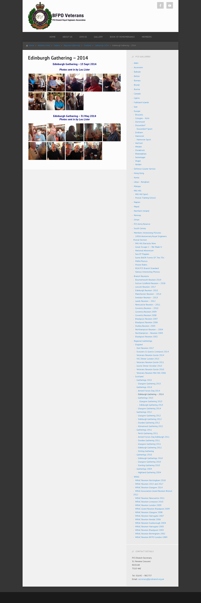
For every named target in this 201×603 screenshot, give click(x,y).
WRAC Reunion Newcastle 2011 (149, 498)
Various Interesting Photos (147, 271)
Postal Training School (145, 197)
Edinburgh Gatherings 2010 (150, 458)
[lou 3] (75, 132)
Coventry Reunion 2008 (146, 315)
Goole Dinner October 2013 (149, 365)
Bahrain (137, 71)
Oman (136, 219)
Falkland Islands (141, 102)
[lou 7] (56, 150)
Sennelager (140, 157)
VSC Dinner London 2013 (148, 358)
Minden (138, 146)
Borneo (137, 80)
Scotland (139, 376)
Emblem (139, 132)
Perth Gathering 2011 (148, 433)
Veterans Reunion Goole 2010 (150, 369)
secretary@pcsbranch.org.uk (151, 579)
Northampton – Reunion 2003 (149, 333)
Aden (136, 63)
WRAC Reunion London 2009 (148, 505)
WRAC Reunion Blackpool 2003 (149, 530)
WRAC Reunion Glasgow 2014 (149, 487)
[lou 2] (56, 132)
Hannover (139, 136)
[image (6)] (93, 82)
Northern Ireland (141, 210)
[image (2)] (37, 82)
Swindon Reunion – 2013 (146, 297)
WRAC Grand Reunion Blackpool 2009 (152, 508)
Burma (137, 89)
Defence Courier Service (144, 168)
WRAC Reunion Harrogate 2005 (149, 526)
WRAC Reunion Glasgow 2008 (149, 512)
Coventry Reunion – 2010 (146, 308)
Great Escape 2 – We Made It (148, 247)
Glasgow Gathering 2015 (149, 383)
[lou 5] (112, 132)
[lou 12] (93, 150)
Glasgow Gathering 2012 (149, 415)
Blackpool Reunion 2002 (146, 336)
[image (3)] (56, 82)
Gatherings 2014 (144, 387)
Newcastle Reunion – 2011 (147, 304)
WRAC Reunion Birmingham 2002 (150, 533)
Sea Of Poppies (142, 254)
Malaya (137, 186)
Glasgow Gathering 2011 (149, 444)
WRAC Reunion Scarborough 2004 (150, 523)
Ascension (138, 67)
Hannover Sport (144, 139)
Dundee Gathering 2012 (149, 422)
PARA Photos (141, 261)
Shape (138, 160)
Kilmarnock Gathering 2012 (150, 426)
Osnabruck (140, 150)
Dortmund (140, 121)
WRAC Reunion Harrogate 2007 (149, 515)
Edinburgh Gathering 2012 (150, 419)
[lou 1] (37, 132)
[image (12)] (75, 101)
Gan (135, 106)
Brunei (137, 84)
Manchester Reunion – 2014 (148, 294)
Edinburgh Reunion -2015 (146, 290)
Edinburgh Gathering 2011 (150, 447)
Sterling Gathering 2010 (149, 465)
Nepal (136, 206)
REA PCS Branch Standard (147, 268)
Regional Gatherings (143, 341)
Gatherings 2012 (144, 412)
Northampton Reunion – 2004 (149, 329)
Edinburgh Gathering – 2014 (151, 394)
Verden (138, 164)
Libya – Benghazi (141, 182)
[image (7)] (112, 82)
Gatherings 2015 (144, 380)
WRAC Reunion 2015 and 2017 (149, 483)
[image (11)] (56, 101)
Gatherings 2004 (144, 468)
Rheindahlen (140, 153)
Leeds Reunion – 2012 (145, 301)
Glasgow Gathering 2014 (149, 408)
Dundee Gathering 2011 (149, 440)
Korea (136, 177)
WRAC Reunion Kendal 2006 (148, 519)
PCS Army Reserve (142, 224)
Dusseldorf (140, 125)
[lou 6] (37, 150)
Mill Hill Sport (141, 194)
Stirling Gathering (146, 451)
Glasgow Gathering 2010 (149, 461)
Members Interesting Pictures (147, 232)
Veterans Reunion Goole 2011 (150, 362)
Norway (137, 215)
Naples (137, 202)
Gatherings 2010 (144, 454)
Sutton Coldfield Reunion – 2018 (150, 283)
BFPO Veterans (56, 15)
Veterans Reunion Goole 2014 (150, 355)
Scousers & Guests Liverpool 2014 (153, 351)
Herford (138, 143)
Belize (137, 76)
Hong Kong (139, 173)
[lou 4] (93, 132)
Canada (137, 93)
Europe (137, 111)
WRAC (136, 476)
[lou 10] (75, 150)
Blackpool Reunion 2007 (146, 318)
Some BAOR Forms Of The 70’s (149, 257)
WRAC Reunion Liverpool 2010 (149, 501)
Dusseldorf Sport (144, 128)
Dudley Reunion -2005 (145, 326)
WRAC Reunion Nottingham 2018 (150, 480)
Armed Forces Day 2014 (149, 390)
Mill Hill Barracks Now (145, 243)
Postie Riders (141, 264)
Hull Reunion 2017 (145, 348)
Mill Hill (137, 190)
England (139, 344)
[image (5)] (75, 82)
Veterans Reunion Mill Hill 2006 (151, 373)
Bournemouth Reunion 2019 (148, 279)
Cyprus (137, 98)
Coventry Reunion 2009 (146, 311)
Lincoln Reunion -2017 (145, 286)
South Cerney (140, 228)
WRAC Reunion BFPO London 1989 (151, 537)
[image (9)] (37, 101)
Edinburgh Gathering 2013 (151, 405)
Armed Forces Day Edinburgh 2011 (153, 436)
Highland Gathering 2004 (149, 472)
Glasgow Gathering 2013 (150, 401)
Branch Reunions (141, 276)
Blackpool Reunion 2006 (146, 322)
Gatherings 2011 (144, 429)
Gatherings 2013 (145, 397)
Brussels (139, 114)
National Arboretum (144, 250)
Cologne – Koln (142, 118)
